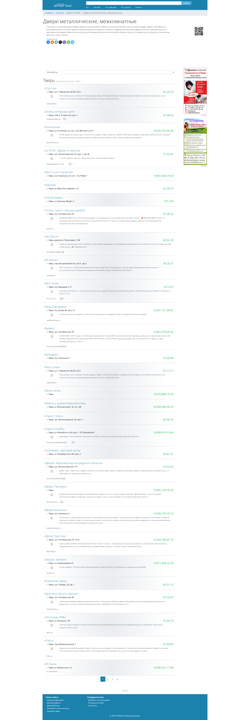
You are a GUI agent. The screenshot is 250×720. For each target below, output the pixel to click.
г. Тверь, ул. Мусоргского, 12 (59, 667)
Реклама (204, 115)
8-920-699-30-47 (163, 407)
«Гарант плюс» (53, 416)
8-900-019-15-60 (163, 432)
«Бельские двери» (55, 307)
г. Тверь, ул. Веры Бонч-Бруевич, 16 (62, 188)
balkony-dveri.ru (54, 528)
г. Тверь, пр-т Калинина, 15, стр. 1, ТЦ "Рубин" (67, 175)
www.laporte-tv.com (55, 164)
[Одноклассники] (52, 42)
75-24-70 (168, 620)
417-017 (168, 287)
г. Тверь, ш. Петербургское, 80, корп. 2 (64, 454)
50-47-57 (168, 454)
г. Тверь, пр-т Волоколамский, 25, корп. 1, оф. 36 (68, 154)
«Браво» (49, 328)
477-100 (168, 201)
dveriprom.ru (52, 502)
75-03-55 (168, 466)
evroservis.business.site (57, 442)
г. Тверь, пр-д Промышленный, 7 (61, 644)
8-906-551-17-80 (163, 667)
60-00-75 (168, 419)
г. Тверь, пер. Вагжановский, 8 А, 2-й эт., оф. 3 (67, 263)
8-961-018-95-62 (163, 332)
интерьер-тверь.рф (55, 252)
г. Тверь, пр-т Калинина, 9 (58, 358)
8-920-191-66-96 (163, 130)
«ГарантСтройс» (54, 429)
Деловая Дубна (54, 703)
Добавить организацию (99, 700)
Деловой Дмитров (55, 700)
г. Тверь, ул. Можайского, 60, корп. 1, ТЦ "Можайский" (70, 432)
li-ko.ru (50, 656)
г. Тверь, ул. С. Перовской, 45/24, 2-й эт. (64, 91)
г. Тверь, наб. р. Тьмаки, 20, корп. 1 (62, 115)
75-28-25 (168, 214)
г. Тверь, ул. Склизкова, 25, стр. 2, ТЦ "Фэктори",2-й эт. (70, 130)
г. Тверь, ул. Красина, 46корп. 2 (60, 201)
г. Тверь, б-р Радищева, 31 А (59, 287)
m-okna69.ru (52, 671)
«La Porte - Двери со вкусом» (62, 150)
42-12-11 (168, 370)
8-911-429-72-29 (163, 563)
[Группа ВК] (60, 103)
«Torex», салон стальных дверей (64, 210)
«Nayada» (50, 185)
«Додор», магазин (55, 559)
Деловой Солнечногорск (58, 708)
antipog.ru (51, 275)
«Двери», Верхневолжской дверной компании (73, 463)
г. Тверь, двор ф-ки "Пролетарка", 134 (63, 240)
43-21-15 (168, 584)
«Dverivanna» (52, 127)
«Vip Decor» (51, 236)
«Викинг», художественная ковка (65, 403)
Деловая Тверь (53, 711)
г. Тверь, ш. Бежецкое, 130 (58, 620)
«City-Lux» (50, 88)
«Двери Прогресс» (55, 486)
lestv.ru (50, 632)
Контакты (92, 705)
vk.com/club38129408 (56, 478)
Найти (186, 3)
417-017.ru (51, 298)
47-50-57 (168, 597)
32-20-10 (168, 188)
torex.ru (50, 228)
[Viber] (64, 42)
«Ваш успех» (52, 367)
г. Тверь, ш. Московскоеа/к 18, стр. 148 (64, 407)
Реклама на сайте (96, 703)
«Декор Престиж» (55, 536)
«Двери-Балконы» (55, 510)
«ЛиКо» (48, 640)
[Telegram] (56, 42)
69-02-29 (168, 240)
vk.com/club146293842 (56, 346)
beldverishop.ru (53, 320)
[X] (60, 42)
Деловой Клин (53, 705)
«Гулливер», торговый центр (62, 450)
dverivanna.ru (53, 142)
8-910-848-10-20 (163, 394)
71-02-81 (168, 154)
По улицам (126, 7)
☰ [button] (87, 7)
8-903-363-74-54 (163, 175)
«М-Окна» (50, 664)
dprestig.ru (51, 551)
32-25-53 (168, 92)
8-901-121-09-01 (163, 310)
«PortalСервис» (53, 197)
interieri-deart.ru (54, 119)
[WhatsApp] (68, 42)
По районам (110, 7)
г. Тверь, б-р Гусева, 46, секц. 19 (60, 310)
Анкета (138, 7)
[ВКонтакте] (48, 42)
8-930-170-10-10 (163, 513)
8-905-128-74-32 (163, 490)
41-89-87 (168, 644)
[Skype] (72, 42)
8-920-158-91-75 (163, 539)
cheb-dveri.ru (52, 609)
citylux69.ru (52, 103)
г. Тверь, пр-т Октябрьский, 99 (60, 214)
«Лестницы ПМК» (55, 617)
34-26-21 (168, 263)
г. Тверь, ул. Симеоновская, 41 (60, 563)
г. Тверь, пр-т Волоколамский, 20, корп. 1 (65, 419)
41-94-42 (168, 115)
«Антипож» (51, 260)
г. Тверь (50, 394)
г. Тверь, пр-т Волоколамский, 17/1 (62, 466)
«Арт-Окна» (51, 283)
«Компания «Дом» (55, 581)
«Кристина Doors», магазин (61, 594)
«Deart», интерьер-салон (59, 111)
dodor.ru (50, 573)
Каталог (97, 7)
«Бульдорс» (51, 354)
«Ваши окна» (52, 390)
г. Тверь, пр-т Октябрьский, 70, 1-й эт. (63, 539)
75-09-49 (168, 358)
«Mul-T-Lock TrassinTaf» (58, 172)
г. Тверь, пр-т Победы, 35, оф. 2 (60, 584)
